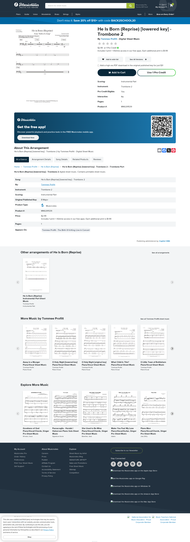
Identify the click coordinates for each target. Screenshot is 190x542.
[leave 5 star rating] (115, 43)
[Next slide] (172, 282)
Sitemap (72, 470)
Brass (57, 14)
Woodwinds (46, 14)
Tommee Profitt (109, 39)
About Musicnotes (50, 449)
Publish (45, 460)
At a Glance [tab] (21, 160)
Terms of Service (49, 473)
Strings (66, 14)
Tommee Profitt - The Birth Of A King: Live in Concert (66, 230)
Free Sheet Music (76, 466)
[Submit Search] (130, 5)
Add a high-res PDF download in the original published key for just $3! (131, 66)
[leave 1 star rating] (100, 43)
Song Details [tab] (61, 160)
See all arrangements (160, 253)
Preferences (19, 460)
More (151, 15)
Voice (35, 14)
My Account (160, 7)
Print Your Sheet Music (23, 463)
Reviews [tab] (97, 160)
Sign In (164, 4)
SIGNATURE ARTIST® (78, 460)
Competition (74, 473)
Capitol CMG (164, 241)
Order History (19, 457)
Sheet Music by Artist (78, 453)
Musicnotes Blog (76, 457)
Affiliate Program (48, 463)
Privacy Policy (47, 476)
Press (44, 457)
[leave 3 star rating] (108, 43)
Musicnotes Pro (141, 5)
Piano (18, 14)
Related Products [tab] (80, 160)
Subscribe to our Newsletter (126, 450)
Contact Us (46, 466)
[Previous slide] (18, 282)
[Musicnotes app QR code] (162, 128)
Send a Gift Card (142, 7)
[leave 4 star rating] (112, 43)
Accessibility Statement (51, 470)
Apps (139, 14)
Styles (77, 14)
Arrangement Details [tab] (41, 160)
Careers (45, 453)
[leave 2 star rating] (104, 43)
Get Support (19, 466)
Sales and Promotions (78, 463)
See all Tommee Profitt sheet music (154, 319)
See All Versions (136, 59)
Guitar (26, 14)
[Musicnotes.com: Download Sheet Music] (26, 5)
